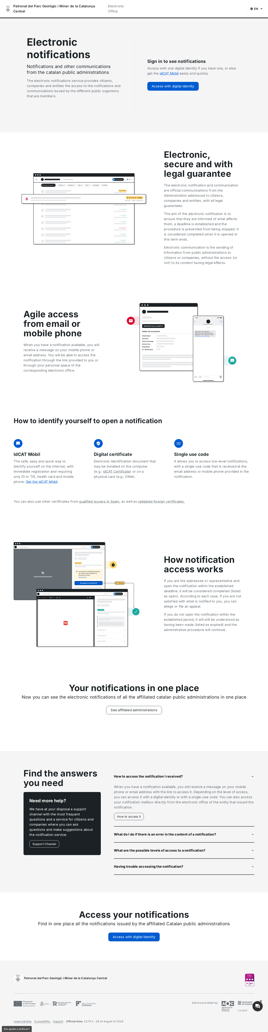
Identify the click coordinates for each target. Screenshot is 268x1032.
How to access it (130, 817)
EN (256, 9)
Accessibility (42, 1021)
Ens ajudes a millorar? (17, 1029)
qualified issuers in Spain (99, 501)
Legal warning (22, 1021)
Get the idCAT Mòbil (42, 482)
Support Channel (44, 844)
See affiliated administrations (134, 710)
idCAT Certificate (116, 471)
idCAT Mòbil (169, 73)
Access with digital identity (173, 86)
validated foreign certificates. (161, 501)
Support (58, 1021)
